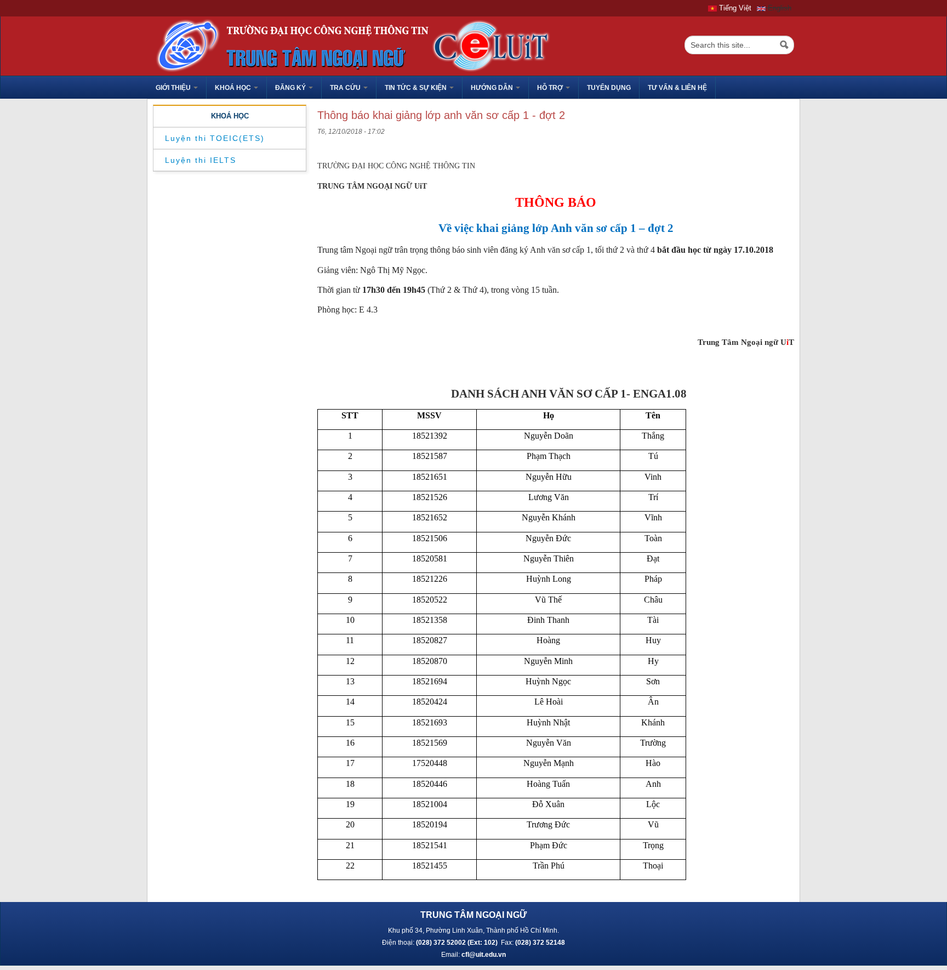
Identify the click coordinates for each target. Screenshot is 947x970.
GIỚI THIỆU (174, 88)
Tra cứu (346, 88)
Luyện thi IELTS (200, 160)
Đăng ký (291, 88)
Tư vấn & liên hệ (677, 88)
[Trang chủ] (349, 45)
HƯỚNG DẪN (493, 88)
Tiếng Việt (734, 8)
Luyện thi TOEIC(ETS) (215, 138)
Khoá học (234, 88)
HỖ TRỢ (550, 88)
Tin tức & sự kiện (416, 88)
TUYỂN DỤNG (609, 88)
